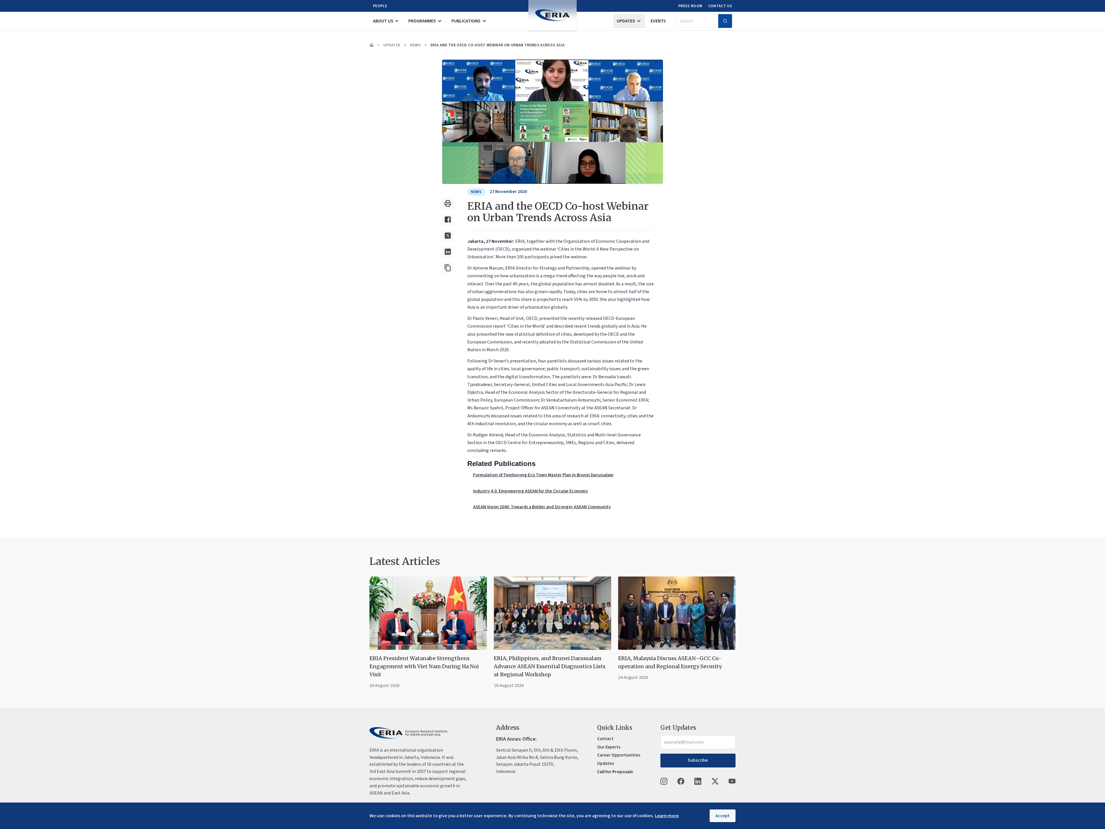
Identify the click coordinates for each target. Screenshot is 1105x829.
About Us (383, 21)
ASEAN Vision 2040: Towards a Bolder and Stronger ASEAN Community (542, 507)
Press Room (690, 6)
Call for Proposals (615, 772)
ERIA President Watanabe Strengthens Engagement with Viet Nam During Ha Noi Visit (424, 666)
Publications (466, 21)
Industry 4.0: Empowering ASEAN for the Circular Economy (530, 491)
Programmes (422, 21)
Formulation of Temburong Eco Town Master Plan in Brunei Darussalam (543, 475)
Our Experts (608, 747)
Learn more (667, 816)
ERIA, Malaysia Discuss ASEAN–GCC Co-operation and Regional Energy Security (670, 662)
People (380, 6)
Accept (722, 816)
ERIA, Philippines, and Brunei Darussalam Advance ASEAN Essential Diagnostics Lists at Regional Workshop (549, 666)
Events (658, 21)
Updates (626, 21)
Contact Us (720, 6)
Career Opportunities (618, 755)
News (415, 45)
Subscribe (698, 760)
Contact (605, 739)
